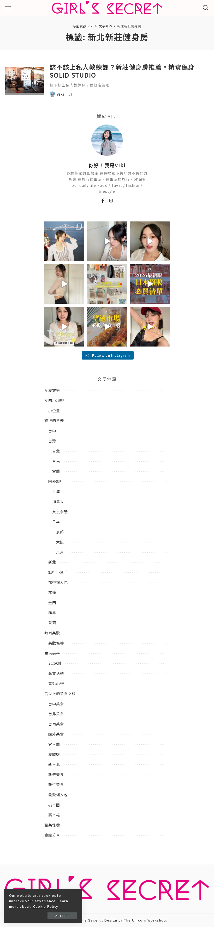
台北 (56, 451)
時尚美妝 (52, 632)
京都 (60, 531)
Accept (62, 915)
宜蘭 (56, 471)
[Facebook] (103, 200)
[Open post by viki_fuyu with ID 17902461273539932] (64, 284)
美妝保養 (56, 643)
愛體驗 (54, 754)
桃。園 (54, 804)
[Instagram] (111, 200)
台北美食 (56, 713)
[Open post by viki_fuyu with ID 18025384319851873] (64, 327)
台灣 (52, 440)
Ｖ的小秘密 (54, 400)
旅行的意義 (54, 420)
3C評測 (54, 663)
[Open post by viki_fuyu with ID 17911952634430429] (107, 327)
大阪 (60, 542)
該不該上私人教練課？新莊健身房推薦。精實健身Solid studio (122, 70)
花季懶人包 (58, 582)
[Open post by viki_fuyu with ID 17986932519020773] (107, 241)
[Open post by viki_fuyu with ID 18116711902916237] (150, 327)
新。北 (54, 764)
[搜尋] (205, 8)
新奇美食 (56, 774)
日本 (56, 521)
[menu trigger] (10, 8)
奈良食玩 (60, 511)
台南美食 (56, 723)
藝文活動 (56, 673)
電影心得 (56, 683)
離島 (52, 612)
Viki (60, 94)
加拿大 (58, 501)
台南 (56, 461)
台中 (52, 430)
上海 (56, 491)
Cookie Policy (45, 906)
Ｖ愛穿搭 (52, 390)
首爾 (52, 622)
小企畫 (54, 410)
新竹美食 (56, 784)
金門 (52, 602)
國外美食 (56, 734)
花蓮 (52, 592)
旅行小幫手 (58, 572)
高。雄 (54, 814)
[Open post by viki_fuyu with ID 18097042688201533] (107, 284)
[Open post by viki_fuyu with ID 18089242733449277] (150, 241)
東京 (60, 552)
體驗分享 (52, 835)
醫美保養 (52, 824)
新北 (52, 562)
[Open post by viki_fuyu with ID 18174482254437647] (64, 241)
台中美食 (56, 703)
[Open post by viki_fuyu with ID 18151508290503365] (150, 284)
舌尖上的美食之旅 (60, 693)
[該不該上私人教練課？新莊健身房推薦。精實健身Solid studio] (24, 80)
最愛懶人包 (58, 794)
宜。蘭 (54, 744)
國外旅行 (56, 481)
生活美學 (52, 653)
